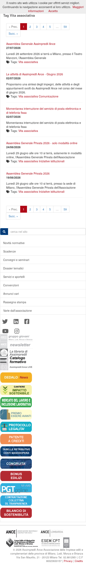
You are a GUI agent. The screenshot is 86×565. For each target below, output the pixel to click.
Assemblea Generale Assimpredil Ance (30, 44)
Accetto (53, 11)
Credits (79, 561)
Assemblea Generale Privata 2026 (28, 173)
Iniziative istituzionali (51, 161)
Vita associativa (28, 62)
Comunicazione (48, 96)
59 (65, 27)
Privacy (68, 561)
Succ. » (13, 33)
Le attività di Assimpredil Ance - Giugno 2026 (34, 74)
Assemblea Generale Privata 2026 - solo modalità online (41, 143)
